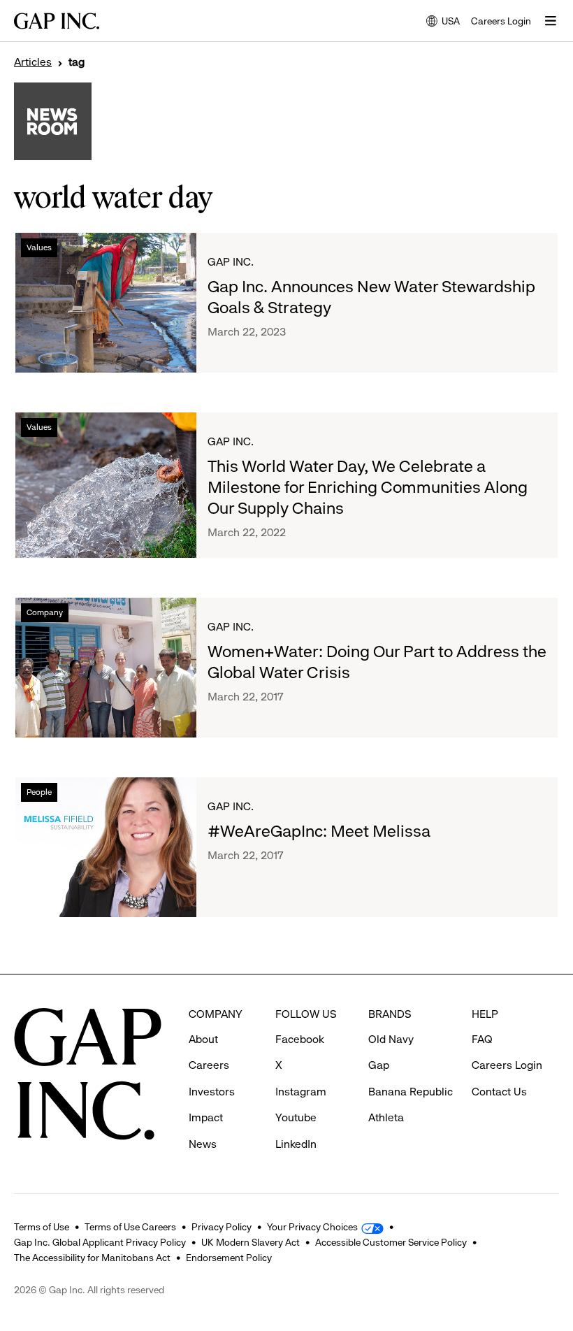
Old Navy (391, 1039)
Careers (209, 1065)
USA (443, 22)
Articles (33, 62)
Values (39, 247)
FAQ (482, 1039)
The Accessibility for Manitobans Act (92, 1257)
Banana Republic (410, 1091)
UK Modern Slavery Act (250, 1242)
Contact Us (499, 1091)
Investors (212, 1091)
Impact (206, 1117)
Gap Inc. (231, 261)
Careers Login (501, 21)
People (39, 792)
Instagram (300, 1091)
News (203, 1144)
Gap (378, 1065)
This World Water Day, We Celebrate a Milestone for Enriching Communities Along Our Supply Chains (368, 487)
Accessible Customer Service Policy (391, 1242)
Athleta (386, 1117)
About (203, 1039)
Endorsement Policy (229, 1257)
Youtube (296, 1117)
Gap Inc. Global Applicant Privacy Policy (100, 1242)
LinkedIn (296, 1144)
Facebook (299, 1039)
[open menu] (550, 21)
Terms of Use (41, 1226)
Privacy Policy (221, 1226)
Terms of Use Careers (130, 1226)
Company (45, 612)
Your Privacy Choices (312, 1226)
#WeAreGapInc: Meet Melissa (319, 831)
